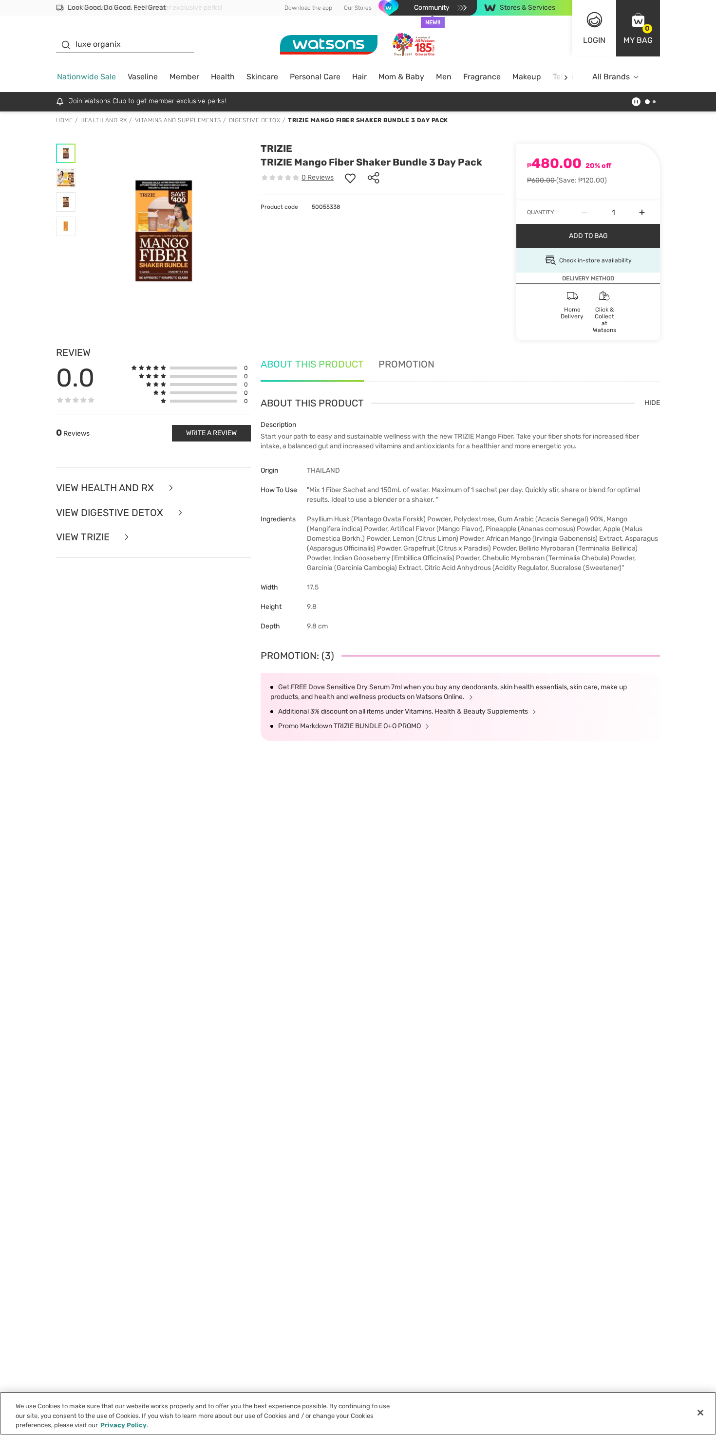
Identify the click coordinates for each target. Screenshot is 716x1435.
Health (223, 76)
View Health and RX (106, 488)
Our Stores (358, 7)
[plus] (642, 212)
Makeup (526, 76)
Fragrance (482, 76)
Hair (359, 76)
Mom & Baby (401, 76)
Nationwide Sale (86, 76)
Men (444, 76)
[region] (358, 1413)
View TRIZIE (84, 537)
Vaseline (143, 76)
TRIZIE (276, 148)
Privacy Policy (123, 1425)
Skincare (262, 76)
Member (184, 76)
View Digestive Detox (111, 513)
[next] (566, 77)
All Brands (611, 76)
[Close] (700, 1412)
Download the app (308, 7)
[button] (638, 28)
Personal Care (315, 76)
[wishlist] (350, 177)
